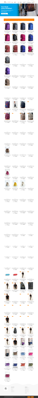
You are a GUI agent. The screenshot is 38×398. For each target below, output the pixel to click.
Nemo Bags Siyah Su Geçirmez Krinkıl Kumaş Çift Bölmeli (7, 257)
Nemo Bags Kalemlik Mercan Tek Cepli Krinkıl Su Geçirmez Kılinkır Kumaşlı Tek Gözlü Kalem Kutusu (15, 279)
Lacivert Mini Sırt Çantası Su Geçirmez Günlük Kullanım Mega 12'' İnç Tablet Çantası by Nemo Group (30, 177)
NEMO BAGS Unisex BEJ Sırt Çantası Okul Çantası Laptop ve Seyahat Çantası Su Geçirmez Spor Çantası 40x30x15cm (30, 121)
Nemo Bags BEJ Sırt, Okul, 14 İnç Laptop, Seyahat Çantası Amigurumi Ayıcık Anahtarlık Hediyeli (7, 98)
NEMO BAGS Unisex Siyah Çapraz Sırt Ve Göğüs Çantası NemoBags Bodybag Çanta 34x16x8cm (7, 302)
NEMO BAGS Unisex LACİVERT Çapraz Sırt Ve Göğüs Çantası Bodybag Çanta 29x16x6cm (22, 335)
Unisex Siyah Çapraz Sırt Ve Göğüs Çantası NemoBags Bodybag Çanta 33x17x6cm (31, 291)
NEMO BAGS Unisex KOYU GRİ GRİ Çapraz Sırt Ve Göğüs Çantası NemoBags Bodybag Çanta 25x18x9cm (22, 313)
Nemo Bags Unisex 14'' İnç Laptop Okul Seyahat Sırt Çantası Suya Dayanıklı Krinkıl (15, 109)
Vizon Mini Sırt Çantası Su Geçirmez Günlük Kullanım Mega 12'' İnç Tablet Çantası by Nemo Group (23, 177)
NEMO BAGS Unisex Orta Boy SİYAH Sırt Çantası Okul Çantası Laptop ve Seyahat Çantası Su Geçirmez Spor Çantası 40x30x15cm (22, 110)
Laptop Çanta (20, 2)
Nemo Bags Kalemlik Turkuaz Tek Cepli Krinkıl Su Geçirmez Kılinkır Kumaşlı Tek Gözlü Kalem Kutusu (7, 279)
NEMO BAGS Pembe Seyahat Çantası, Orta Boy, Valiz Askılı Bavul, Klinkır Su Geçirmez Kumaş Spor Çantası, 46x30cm (30, 200)
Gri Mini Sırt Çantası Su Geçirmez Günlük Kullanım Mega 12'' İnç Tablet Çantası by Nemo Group (30, 166)
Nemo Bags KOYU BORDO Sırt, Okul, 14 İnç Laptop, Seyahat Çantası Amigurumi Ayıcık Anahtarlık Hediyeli (22, 87)
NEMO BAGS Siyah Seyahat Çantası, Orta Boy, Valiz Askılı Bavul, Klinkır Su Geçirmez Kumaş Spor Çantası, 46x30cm (15, 235)
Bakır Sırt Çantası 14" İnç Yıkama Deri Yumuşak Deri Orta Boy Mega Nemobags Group (31, 155)
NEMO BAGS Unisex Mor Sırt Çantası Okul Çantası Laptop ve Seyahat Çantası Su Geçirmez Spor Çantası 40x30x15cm (7, 76)
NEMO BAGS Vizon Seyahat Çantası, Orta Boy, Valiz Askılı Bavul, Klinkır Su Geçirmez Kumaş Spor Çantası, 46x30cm (30, 211)
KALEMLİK (18, 2)
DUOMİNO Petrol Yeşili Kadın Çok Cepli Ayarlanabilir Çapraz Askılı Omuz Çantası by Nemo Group (7, 358)
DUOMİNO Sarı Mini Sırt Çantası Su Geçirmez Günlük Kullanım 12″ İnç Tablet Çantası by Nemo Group (22, 133)
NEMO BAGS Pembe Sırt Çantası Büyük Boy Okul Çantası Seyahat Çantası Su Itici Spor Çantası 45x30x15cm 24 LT (7, 42)
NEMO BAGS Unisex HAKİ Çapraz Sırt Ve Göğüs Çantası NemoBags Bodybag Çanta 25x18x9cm (30, 313)
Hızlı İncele (7, 29)
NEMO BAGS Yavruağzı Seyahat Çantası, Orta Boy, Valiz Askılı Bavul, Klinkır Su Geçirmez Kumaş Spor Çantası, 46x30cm (7, 200)
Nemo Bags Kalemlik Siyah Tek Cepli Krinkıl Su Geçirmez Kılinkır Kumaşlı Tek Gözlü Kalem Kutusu (30, 268)
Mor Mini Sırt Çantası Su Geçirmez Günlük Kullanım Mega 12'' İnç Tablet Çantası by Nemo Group (15, 166)
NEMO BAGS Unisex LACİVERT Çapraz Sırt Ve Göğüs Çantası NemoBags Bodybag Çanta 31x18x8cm (30, 279)
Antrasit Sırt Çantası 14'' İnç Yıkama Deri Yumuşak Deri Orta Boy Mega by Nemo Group (23, 155)
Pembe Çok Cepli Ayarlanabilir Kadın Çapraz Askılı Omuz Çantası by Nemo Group (30, 358)
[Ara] (28, 0)
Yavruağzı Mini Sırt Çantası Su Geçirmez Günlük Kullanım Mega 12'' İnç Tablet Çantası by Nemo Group (7, 166)
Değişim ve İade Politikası (27, 390)
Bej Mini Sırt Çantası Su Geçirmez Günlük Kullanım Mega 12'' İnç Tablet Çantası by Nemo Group (22, 189)
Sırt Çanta (12, 2)
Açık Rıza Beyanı (26, 388)
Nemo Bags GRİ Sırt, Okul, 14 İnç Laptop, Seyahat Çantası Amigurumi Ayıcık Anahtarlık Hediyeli (7, 65)
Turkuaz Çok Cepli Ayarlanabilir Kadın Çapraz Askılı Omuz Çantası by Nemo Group (23, 358)
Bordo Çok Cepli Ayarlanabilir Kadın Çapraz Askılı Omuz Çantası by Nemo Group (7, 380)
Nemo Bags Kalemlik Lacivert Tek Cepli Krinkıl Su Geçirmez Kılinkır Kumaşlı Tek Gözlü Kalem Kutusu (15, 268)
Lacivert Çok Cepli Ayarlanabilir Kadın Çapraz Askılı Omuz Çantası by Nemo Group (15, 369)
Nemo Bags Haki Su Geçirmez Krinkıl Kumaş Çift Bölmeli (23, 246)
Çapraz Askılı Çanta (24, 2)
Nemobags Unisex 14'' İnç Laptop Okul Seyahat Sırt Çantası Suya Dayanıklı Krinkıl (30, 98)
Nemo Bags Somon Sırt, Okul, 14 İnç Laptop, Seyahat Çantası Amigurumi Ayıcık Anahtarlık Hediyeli (7, 53)
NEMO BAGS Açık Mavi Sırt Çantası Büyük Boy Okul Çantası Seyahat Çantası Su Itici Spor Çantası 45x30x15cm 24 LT (30, 31)
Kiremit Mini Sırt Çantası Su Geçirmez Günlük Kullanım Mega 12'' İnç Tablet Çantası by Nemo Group (23, 166)
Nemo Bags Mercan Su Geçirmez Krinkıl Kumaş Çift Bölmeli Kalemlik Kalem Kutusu (15, 257)
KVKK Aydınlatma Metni (27, 389)
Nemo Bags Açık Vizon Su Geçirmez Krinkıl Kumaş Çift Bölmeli (23, 234)
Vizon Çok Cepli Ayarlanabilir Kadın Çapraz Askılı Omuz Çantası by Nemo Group (15, 358)
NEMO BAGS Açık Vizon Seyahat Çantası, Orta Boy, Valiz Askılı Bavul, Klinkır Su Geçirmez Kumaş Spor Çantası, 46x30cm (7, 235)
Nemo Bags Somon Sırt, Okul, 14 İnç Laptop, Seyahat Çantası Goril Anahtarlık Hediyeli (15, 53)
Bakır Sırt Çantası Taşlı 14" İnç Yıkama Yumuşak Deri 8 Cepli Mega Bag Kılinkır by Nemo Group (7, 155)
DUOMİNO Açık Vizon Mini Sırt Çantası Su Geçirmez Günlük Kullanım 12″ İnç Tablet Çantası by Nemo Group (22, 144)
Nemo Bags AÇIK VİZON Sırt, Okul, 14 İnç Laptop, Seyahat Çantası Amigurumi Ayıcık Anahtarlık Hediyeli (30, 87)
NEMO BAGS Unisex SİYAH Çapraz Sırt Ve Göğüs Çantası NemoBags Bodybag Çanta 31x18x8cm (23, 279)
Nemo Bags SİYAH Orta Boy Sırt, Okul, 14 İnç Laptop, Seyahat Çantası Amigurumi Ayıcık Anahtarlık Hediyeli (15, 98)
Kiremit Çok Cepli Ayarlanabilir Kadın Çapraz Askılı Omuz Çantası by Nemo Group (23, 369)
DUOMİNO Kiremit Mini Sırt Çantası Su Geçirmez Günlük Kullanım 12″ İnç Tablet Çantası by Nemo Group (15, 133)
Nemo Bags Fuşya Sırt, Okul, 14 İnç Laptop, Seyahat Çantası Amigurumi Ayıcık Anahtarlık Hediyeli (23, 42)
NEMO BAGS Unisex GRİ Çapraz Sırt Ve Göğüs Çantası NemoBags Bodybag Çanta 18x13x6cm (23, 302)
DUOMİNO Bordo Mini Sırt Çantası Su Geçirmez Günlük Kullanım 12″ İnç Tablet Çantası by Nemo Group (15, 144)
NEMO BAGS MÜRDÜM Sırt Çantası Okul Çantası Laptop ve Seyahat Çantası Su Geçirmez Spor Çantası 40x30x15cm (7, 121)
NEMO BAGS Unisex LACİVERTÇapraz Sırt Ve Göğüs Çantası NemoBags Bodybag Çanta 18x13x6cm (30, 302)
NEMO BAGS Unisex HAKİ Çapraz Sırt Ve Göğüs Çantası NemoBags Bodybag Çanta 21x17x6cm (15, 324)
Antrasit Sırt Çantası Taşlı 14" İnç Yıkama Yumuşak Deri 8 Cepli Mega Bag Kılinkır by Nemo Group (15, 155)
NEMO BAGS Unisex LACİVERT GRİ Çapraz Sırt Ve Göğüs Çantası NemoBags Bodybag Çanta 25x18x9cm (7, 313)
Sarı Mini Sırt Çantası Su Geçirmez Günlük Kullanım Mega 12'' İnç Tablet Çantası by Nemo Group (15, 189)
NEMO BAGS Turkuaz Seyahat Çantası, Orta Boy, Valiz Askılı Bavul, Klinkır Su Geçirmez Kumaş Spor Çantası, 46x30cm (15, 200)
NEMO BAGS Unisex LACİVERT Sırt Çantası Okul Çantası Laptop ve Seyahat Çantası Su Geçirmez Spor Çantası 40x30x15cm (30, 109)
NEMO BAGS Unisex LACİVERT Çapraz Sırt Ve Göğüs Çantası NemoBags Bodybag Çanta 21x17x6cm (30, 324)
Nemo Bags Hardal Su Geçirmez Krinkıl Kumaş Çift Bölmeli (30, 246)
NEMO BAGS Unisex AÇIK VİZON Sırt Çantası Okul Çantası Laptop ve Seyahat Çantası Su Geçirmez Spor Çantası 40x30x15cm (22, 122)
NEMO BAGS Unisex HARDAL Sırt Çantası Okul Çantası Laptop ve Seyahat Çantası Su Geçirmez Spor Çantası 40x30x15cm (15, 76)
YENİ (12, 23)
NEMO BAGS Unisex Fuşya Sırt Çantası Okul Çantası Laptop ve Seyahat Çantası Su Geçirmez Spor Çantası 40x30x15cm (30, 53)
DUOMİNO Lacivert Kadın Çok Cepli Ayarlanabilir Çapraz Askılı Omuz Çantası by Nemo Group (30, 346)
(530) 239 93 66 (32, 0)
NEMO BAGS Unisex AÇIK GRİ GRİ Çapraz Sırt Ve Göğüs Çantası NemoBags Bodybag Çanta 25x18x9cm (15, 313)
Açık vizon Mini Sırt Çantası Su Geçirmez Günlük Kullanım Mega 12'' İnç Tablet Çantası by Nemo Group (7, 189)
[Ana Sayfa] (6, 2)
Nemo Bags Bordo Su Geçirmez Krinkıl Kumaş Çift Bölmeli (7, 246)
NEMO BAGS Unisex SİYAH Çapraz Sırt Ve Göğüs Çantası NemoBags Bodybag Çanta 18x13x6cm (15, 302)
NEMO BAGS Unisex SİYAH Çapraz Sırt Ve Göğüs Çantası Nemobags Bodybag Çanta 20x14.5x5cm (7, 346)
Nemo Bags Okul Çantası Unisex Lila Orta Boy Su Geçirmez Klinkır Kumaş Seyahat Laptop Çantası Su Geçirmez (22, 76)
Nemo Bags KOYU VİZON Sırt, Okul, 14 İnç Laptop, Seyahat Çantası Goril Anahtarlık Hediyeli (30, 76)
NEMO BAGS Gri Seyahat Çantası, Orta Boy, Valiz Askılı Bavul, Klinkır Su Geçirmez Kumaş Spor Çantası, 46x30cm (22, 223)
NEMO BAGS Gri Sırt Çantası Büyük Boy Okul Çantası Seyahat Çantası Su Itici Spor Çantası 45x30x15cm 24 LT (15, 31)
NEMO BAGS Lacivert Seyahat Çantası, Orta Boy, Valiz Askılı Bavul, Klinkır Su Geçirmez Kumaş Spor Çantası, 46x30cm (15, 212)
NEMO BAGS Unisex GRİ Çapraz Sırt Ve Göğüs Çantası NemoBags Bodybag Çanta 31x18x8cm (7, 291)
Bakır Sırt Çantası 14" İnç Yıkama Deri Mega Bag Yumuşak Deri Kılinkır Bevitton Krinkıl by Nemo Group (30, 144)
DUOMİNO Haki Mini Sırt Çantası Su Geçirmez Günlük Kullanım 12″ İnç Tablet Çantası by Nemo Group (30, 133)
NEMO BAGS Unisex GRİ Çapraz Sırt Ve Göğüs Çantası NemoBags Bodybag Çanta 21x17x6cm (23, 324)
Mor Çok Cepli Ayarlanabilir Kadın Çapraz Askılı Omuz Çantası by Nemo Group (7, 368)
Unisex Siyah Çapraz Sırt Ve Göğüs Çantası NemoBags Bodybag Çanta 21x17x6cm (7, 335)
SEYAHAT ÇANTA (15, 2)
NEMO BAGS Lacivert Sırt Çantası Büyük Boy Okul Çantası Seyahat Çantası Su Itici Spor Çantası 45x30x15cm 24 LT (23, 31)
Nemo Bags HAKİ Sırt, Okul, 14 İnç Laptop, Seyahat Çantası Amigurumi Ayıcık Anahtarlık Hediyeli (22, 98)
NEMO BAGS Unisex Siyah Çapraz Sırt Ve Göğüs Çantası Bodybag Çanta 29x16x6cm (30, 335)
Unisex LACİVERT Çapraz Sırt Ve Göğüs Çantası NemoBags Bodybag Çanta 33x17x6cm (23, 291)
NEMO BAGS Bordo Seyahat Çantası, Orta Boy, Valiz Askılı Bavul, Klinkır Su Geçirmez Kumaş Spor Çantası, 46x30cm (31, 224)
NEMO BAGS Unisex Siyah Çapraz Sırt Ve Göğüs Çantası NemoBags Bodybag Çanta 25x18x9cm (7, 324)
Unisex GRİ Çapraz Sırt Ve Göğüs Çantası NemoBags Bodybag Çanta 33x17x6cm (15, 290)
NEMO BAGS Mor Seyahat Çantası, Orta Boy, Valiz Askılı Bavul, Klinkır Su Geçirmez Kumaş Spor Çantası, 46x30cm (7, 211)
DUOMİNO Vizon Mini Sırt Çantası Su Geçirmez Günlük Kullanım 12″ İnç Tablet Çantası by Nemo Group (7, 133)
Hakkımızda (26, 393)
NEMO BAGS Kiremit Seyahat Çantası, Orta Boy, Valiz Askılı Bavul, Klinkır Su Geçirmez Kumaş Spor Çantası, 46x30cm (7, 224)
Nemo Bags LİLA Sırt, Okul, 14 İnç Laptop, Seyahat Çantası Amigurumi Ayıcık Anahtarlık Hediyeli (30, 65)
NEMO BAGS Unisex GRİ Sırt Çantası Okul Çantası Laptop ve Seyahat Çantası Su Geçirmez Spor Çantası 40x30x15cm (15, 121)
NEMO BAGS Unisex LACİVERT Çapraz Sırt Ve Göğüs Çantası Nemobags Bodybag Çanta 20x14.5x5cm (15, 346)
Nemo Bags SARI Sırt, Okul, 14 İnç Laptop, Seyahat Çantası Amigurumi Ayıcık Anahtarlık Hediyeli (15, 65)
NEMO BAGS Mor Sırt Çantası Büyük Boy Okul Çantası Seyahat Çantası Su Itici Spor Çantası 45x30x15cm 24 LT (7, 31)
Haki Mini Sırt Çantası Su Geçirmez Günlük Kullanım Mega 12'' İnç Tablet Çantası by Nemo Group (15, 177)
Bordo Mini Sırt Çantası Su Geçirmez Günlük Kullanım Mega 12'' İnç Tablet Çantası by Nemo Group (7, 177)
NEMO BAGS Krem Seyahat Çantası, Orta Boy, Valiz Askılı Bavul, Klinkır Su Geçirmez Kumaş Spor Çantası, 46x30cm (22, 211)
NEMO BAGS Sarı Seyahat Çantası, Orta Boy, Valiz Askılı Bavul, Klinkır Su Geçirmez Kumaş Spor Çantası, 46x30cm (22, 200)
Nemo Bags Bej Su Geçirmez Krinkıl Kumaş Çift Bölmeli (31, 234)
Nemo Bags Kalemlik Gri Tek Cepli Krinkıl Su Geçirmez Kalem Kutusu (7, 268)
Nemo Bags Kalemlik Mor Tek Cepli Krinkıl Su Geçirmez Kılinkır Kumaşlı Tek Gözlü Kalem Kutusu (22, 268)
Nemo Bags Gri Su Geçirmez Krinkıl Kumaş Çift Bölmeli (15, 246)
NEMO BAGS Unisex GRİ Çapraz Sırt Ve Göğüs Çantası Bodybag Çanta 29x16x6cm (15, 335)
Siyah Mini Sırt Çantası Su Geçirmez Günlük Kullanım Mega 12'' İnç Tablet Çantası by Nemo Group (31, 189)
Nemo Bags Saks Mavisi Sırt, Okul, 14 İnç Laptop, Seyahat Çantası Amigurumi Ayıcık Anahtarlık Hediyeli (30, 42)
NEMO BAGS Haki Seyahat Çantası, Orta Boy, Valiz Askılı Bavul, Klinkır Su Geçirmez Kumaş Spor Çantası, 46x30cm (15, 223)
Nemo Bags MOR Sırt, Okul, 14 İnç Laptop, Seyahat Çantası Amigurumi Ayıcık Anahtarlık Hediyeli (22, 65)
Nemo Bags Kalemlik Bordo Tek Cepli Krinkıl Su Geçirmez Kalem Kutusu (31, 257)
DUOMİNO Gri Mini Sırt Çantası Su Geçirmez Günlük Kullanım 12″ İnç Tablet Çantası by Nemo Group (7, 144)
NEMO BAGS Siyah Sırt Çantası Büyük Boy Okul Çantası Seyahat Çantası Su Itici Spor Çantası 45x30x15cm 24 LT (15, 42)
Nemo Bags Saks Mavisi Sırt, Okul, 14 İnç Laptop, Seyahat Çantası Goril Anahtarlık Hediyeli (22, 53)
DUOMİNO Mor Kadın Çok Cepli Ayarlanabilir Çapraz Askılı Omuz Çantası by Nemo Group (22, 346)
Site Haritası (26, 392)
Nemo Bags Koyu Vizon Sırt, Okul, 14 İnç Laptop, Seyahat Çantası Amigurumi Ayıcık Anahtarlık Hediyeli (7, 87)
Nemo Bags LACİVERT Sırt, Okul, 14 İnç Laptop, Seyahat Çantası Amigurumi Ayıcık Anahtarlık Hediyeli (15, 87)
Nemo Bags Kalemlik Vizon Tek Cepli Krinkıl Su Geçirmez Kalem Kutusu (23, 257)
